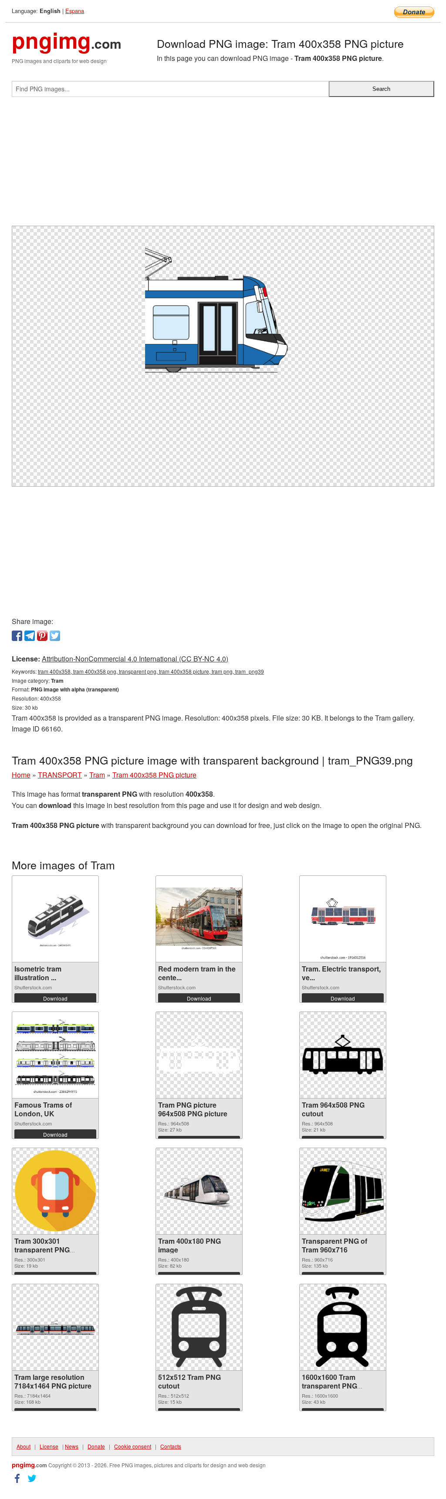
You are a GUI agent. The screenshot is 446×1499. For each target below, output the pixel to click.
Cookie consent (132, 1446)
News (71, 1446)
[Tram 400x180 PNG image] (199, 1191)
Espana (74, 11)
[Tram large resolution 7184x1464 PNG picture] (55, 1327)
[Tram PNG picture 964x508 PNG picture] (199, 1055)
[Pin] (42, 636)
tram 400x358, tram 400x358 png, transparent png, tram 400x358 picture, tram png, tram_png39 (151, 671)
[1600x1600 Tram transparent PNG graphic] (343, 1327)
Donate (96, 1446)
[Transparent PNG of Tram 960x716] (343, 1191)
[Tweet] (55, 636)
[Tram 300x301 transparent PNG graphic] (55, 1191)
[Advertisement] (223, 165)
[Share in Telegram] (29, 636)
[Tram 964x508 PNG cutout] (343, 1055)
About (23, 1446)
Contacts (170, 1446)
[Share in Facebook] (17, 636)
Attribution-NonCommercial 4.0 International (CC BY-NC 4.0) (135, 659)
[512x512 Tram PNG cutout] (199, 1327)
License (49, 1446)
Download (55, 998)
